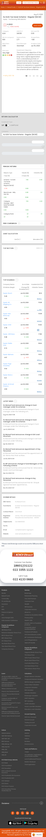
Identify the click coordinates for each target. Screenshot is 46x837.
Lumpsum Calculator (31, 687)
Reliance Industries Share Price (11, 632)
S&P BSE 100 (6, 738)
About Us (27, 612)
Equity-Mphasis (8, 354)
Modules (27, 741)
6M (37, 76)
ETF (3, 607)
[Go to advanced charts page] (41, 76)
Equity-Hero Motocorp (7, 314)
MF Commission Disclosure (33, 637)
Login (19, 2)
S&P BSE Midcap (7, 736)
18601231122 (23, 565)
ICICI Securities (6, 768)
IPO (3, 615)
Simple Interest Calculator (33, 676)
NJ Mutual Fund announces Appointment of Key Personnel (21, 450)
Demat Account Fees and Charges (10, 708)
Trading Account (30, 722)
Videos (27, 738)
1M (30, 76)
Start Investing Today (30, 2)
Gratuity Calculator (30, 693)
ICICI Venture (5, 781)
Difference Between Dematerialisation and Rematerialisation (9, 684)
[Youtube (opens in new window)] (32, 813)
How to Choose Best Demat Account (10, 694)
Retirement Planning (31, 596)
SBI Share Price (6, 630)
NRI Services (28, 607)
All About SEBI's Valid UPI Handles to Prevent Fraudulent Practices (11, 678)
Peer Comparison (10, 223)
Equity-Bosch (7, 293)
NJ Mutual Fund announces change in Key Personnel (19, 479)
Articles (27, 733)
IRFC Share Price (7, 638)
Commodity (5, 598)
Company (5, 131)
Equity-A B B (7, 325)
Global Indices (6, 733)
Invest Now (37, 25)
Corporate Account (30, 725)
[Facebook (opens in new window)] (12, 813)
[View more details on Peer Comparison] (19, 223)
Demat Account (29, 720)
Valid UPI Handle (30, 643)
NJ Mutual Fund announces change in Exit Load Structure (21, 435)
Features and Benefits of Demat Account (9, 699)
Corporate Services (31, 609)
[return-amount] (43, 146)
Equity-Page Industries (7, 365)
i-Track (27, 752)
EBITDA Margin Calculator (32, 682)
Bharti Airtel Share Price (32, 660)
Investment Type (7, 122)
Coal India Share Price (31, 663)
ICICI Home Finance (8, 786)
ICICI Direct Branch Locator (33, 634)
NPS (3, 609)
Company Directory (7, 649)
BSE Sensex (5, 741)
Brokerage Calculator (31, 695)
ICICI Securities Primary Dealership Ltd (9, 789)
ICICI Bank (5, 763)
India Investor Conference (10, 620)
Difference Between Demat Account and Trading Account (11, 712)
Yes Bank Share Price (8, 643)
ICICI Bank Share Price (31, 666)
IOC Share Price (6, 641)
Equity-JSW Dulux (9, 334)
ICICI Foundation (7, 765)
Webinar (27, 736)
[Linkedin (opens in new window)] (27, 813)
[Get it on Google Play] (30, 823)
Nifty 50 (4, 755)
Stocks (4, 593)
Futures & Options (7, 612)
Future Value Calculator (32, 684)
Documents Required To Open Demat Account (11, 703)
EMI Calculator (29, 690)
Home (3, 7)
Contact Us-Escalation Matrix (34, 615)
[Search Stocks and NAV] (41, 2)
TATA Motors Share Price (32, 668)
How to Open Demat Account (11, 716)
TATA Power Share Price (32, 658)
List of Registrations (31, 640)
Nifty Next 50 (5, 747)
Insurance (5, 604)
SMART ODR (28, 620)
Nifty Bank (5, 752)
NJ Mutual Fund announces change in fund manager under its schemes (19, 406)
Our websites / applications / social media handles (33, 755)
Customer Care (29, 601)
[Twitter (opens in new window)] (22, 813)
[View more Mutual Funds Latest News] (15, 401)
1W (26, 76)
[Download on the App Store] (15, 823)
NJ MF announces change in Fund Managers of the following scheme (23, 465)
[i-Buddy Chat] (37, 833)
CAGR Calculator (30, 703)
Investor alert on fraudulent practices (33, 624)
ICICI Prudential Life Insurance (11, 775)
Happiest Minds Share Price (33, 652)
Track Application (30, 764)
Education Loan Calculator (33, 709)
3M (34, 76)
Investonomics (29, 744)
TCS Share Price (29, 655)
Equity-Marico (7, 375)
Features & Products (31, 632)
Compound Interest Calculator (34, 679)
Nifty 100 (4, 749)
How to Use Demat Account (10, 691)
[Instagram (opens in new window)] (17, 813)
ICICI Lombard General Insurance (9, 771)
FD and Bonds (6, 601)
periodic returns (9, 166)
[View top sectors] (15, 248)
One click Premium (30, 598)
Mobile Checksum (30, 762)
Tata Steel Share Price (9, 646)
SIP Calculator (29, 701)
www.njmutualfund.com (23, 534)
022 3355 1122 (23, 569)
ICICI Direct (5, 783)
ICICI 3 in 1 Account (30, 717)
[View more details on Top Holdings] (16, 279)
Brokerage (28, 593)
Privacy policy (29, 617)
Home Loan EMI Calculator (33, 706)
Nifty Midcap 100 (7, 744)
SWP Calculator (29, 698)
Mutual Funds (11, 7)
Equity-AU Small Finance (8, 385)
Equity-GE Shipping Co (7, 303)
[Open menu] (44, 2)
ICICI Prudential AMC (8, 778)
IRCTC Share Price (7, 635)
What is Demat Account (9, 688)
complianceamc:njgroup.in (24, 530)
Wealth (27, 604)
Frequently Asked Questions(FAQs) (30, 628)
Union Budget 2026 (7, 617)
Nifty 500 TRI (9, 76)
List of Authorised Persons (33, 759)
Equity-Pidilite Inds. (7, 344)
